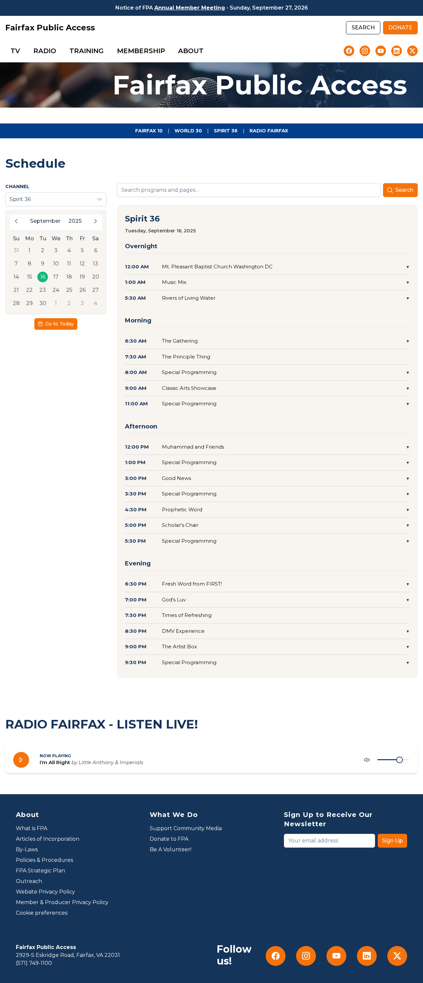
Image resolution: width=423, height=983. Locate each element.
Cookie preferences (41, 913)
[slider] (399, 760)
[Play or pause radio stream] (21, 760)
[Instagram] (365, 51)
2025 (75, 221)
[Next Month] (95, 221)
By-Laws (27, 849)
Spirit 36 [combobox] (20, 199)
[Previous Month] (16, 221)
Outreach (29, 881)
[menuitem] (15, 50)
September (45, 221)
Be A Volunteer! (170, 849)
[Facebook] (349, 51)
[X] (412, 51)
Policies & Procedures (44, 860)
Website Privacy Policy (45, 892)
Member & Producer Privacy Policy (62, 902)
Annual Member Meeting (189, 8)
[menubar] (107, 50)
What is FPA (31, 828)
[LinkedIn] (396, 51)
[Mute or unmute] (366, 760)
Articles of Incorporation (47, 839)
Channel (17, 186)
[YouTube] (380, 51)
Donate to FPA (169, 839)
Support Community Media (186, 828)
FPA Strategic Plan (40, 870)
